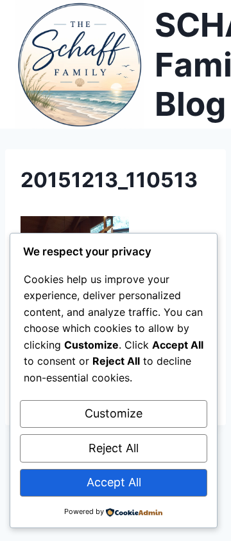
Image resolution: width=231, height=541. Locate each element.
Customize (113, 413)
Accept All (114, 482)
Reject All (114, 448)
